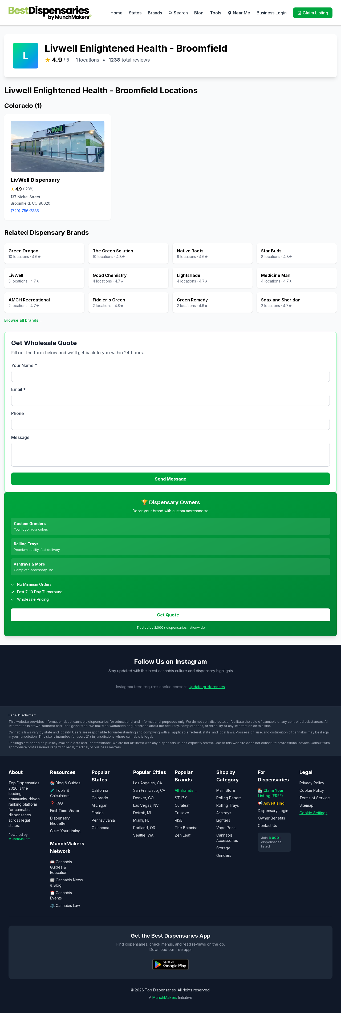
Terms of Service (314, 798)
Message (20, 437)
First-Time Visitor (64, 810)
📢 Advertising (271, 803)
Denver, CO (143, 798)
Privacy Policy (311, 783)
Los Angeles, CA (147, 783)
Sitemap (306, 805)
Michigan (99, 805)
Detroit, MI (142, 812)
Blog (199, 12)
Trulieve (182, 812)
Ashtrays (223, 812)
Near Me (241, 12)
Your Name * (24, 365)
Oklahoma (100, 827)
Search (181, 12)
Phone (17, 413)
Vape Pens (226, 827)
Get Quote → (170, 615)
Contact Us (267, 825)
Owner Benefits (271, 818)
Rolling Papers (229, 798)
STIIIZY (181, 798)
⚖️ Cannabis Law (65, 905)
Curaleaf (182, 805)
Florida (98, 812)
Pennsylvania (103, 820)
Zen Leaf (182, 835)
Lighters (223, 820)
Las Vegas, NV (146, 805)
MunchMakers (20, 839)
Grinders (223, 855)
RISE (178, 820)
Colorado (100, 798)
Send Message (170, 479)
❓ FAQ (56, 803)
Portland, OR (144, 827)
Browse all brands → (23, 320)
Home (117, 12)
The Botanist (186, 827)
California (100, 790)
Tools (215, 12)
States (135, 12)
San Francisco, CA (149, 790)
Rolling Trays (227, 805)
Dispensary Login (273, 810)
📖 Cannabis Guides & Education (61, 867)
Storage (223, 848)
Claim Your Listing (65, 831)
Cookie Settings (313, 812)
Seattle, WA (143, 835)
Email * (18, 389)
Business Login (272, 12)
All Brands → (186, 790)
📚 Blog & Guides (65, 783)
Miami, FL (141, 820)
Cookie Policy (311, 790)
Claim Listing (315, 12)
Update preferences (207, 686)
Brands (155, 12)
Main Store (225, 790)
